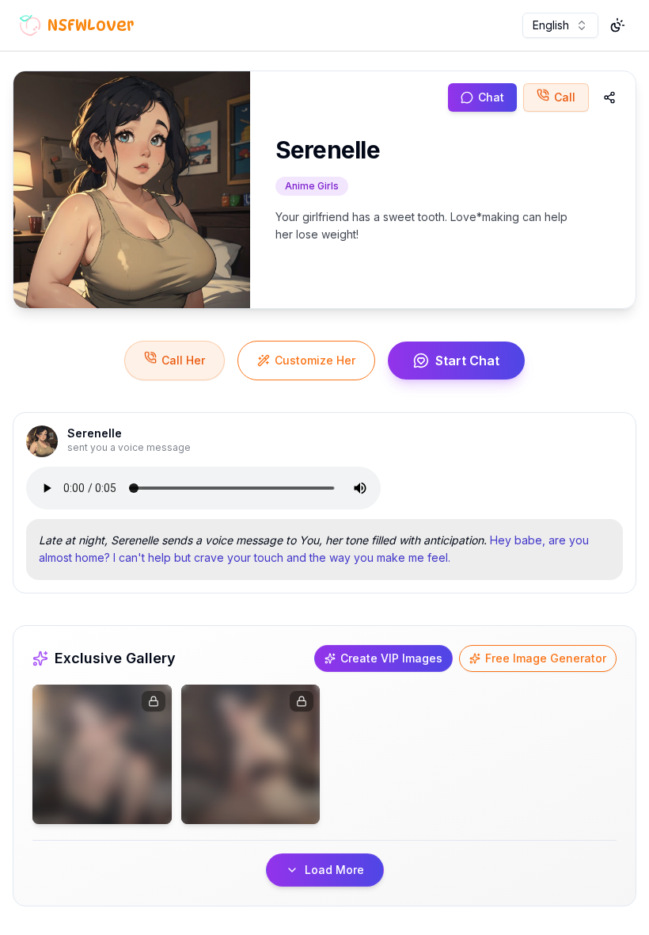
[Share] (609, 97)
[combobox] (560, 25)
